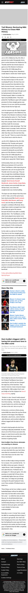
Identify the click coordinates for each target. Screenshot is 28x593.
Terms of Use (21, 567)
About (3, 559)
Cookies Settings (6, 577)
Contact (3, 562)
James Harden (13, 183)
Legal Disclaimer (22, 570)
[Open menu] (2, 2)
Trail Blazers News (10, 548)
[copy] (11, 37)
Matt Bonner (12, 200)
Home (2, 548)
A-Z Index (20, 573)
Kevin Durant (11, 181)
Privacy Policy (5, 567)
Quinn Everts (6, 352)
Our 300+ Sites (21, 562)
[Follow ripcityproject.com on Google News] (24, 281)
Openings (20, 559)
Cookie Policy (5, 570)
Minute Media (8, 581)
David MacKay (7, 34)
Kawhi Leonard (19, 198)
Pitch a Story (20, 564)
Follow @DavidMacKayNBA (9, 273)
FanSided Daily (5, 564)
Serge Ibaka (21, 183)
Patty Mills (4, 200)
